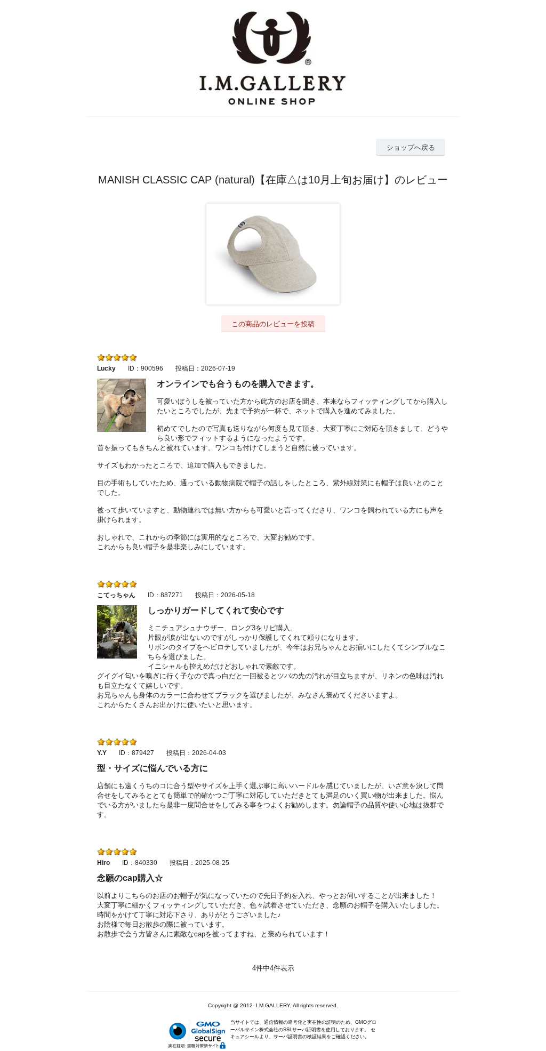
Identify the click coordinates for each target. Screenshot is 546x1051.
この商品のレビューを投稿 (273, 324)
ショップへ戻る (411, 147)
